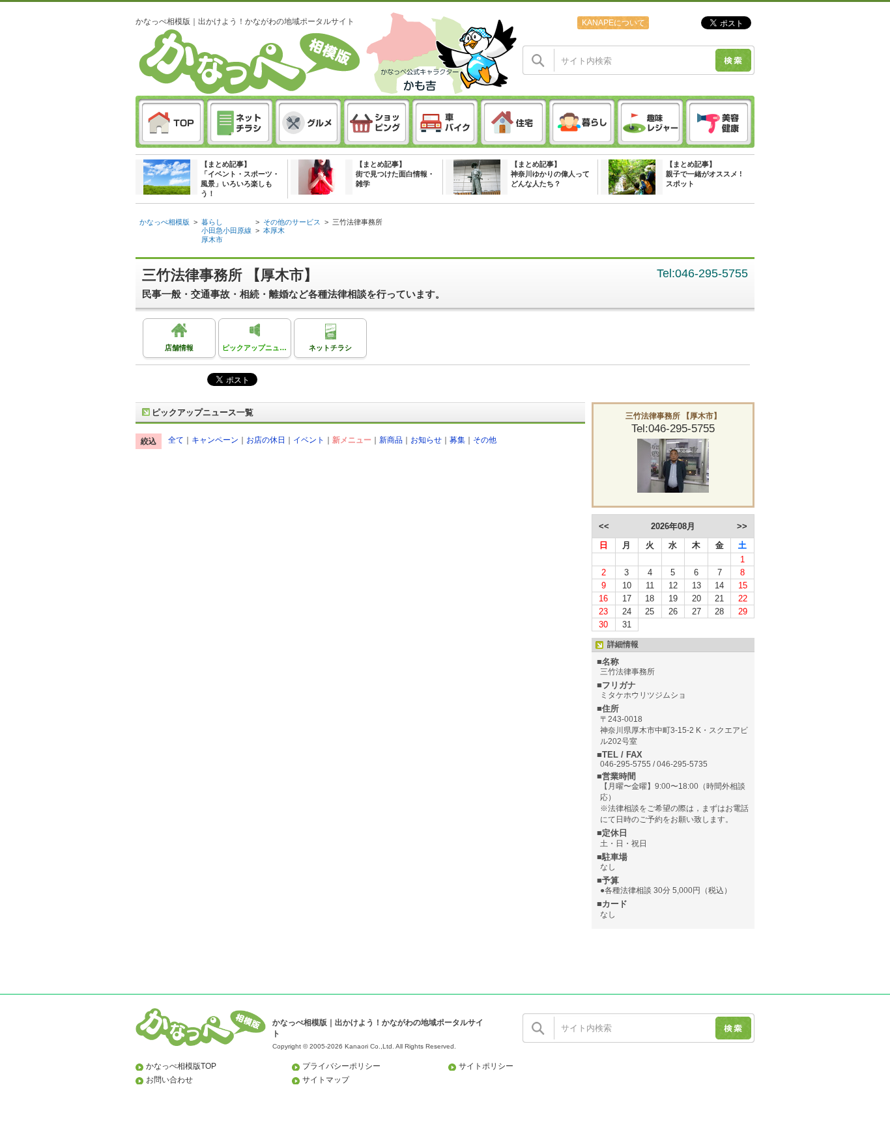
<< (604, 526)
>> (742, 526)
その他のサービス (292, 222)
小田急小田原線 (226, 230)
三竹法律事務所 (357, 222)
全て (176, 440)
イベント (308, 440)
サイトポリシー (486, 1066)
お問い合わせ (169, 1079)
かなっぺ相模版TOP (181, 1066)
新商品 (391, 440)
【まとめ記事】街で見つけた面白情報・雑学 (395, 173)
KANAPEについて (613, 22)
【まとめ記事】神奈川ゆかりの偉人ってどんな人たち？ (550, 173)
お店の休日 (265, 440)
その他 (484, 440)
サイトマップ (325, 1079)
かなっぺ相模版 (164, 222)
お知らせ (426, 440)
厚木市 (212, 239)
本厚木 (274, 230)
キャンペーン (215, 440)
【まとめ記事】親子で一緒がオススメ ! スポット (704, 173)
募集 (457, 440)
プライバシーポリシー (341, 1066)
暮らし (212, 222)
